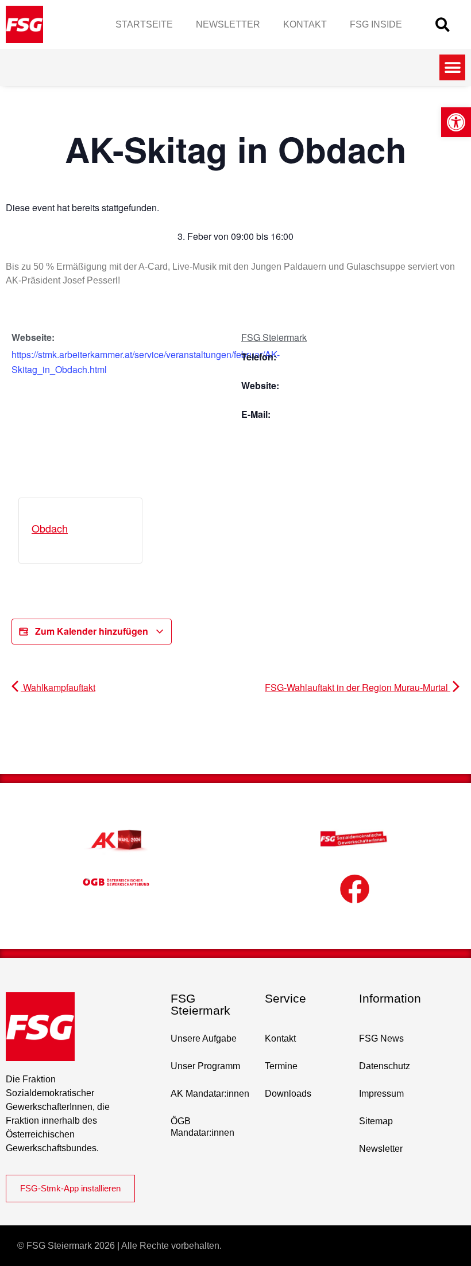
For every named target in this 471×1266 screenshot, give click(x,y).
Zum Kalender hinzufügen (91, 631)
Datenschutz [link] (384, 1066)
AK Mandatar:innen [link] (210, 1093)
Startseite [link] (144, 24)
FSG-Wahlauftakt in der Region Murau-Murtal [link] (357, 687)
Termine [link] (281, 1066)
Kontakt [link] (305, 24)
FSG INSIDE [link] (376, 24)
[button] (442, 24)
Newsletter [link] (228, 24)
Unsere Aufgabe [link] (204, 1038)
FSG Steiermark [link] (274, 337)
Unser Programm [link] (205, 1066)
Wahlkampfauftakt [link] (58, 687)
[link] (456, 122)
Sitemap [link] (376, 1121)
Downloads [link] (288, 1093)
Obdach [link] (50, 528)
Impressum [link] (381, 1093)
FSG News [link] (381, 1038)
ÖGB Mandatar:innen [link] (202, 1126)
